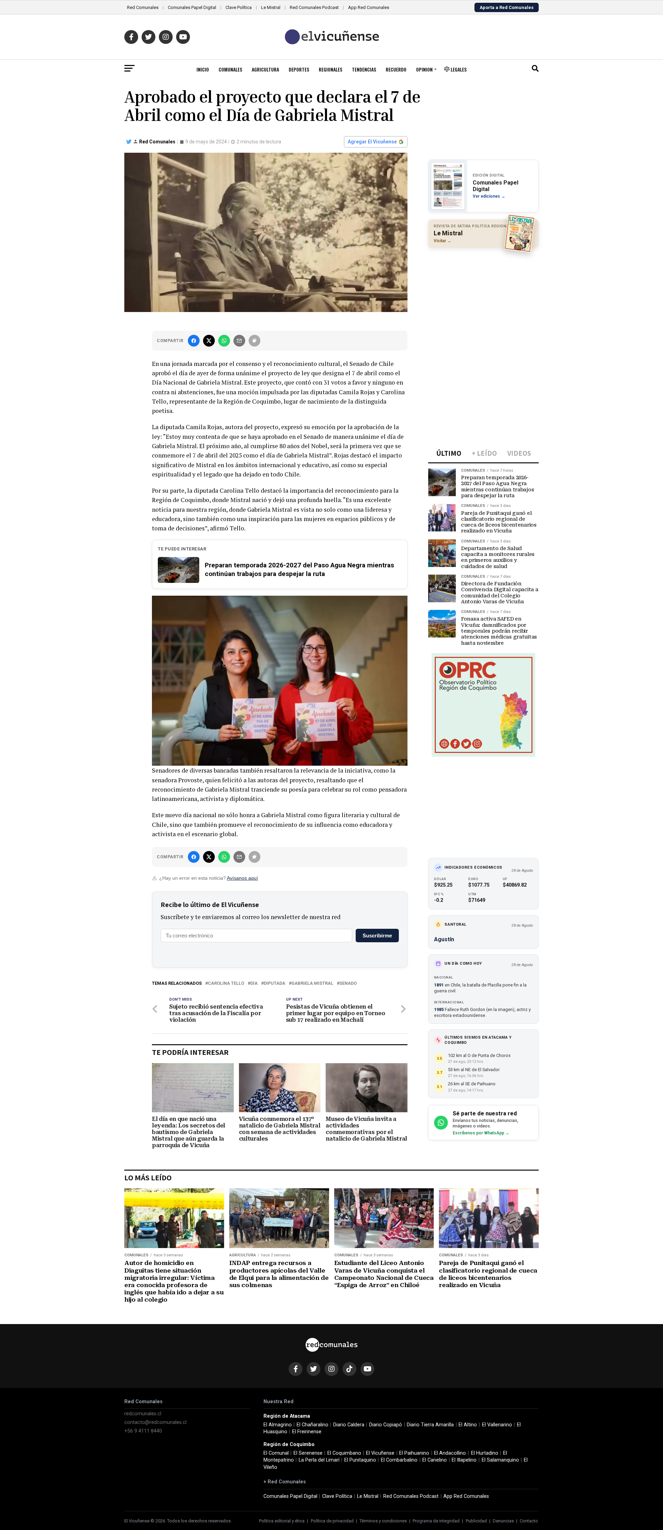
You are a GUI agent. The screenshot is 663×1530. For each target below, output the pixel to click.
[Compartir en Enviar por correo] (239, 341)
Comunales (230, 69)
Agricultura (265, 69)
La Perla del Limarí (319, 1460)
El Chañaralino (312, 1425)
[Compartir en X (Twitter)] (209, 341)
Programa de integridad (436, 1520)
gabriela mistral (312, 983)
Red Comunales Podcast (314, 7)
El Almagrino (277, 1425)
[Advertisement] (483, 298)
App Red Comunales (368, 7)
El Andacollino (450, 1453)
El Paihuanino (414, 1453)
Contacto (529, 1520)
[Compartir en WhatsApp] (224, 341)
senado (348, 983)
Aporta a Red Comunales (507, 7)
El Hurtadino (484, 1453)
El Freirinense (306, 1432)
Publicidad (476, 1520)
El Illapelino (464, 1460)
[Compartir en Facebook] (194, 341)
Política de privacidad (332, 1520)
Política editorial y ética (282, 1520)
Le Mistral (270, 7)
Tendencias (364, 69)
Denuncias (503, 1520)
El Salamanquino (500, 1460)
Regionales (330, 69)
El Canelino (434, 1460)
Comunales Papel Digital (192, 7)
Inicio (202, 69)
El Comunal (276, 1453)
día (254, 983)
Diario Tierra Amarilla (430, 1425)
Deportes (299, 69)
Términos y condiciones (383, 1520)
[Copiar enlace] (254, 341)
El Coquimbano (344, 1453)
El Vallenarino (497, 1425)
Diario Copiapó (385, 1425)
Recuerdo (396, 69)
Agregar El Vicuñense (372, 141)
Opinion (424, 69)
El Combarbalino (399, 1460)
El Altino (468, 1425)
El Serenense (308, 1453)
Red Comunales (142, 7)
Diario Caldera (348, 1425)
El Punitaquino (360, 1460)
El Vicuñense (380, 1453)
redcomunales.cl (142, 1414)
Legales (458, 69)
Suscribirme (377, 935)
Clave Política (238, 7)
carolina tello (226, 983)
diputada (274, 983)
